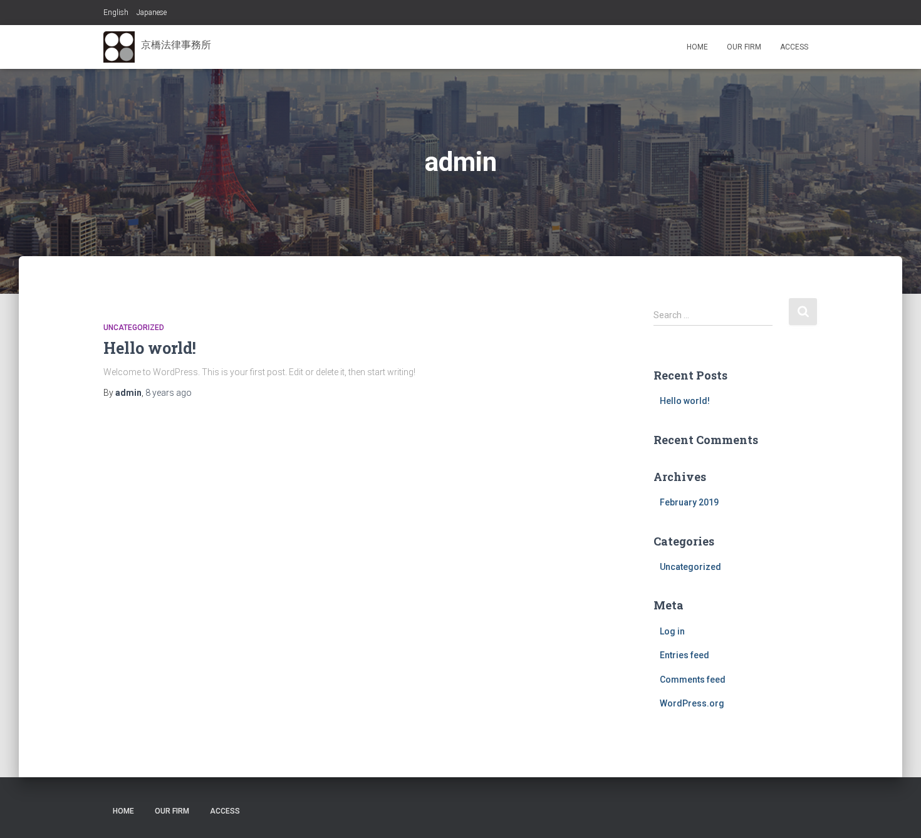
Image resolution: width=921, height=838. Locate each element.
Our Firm (744, 47)
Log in (672, 631)
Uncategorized (133, 327)
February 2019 (689, 502)
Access (794, 47)
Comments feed (693, 680)
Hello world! (149, 348)
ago (168, 393)
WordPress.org (692, 703)
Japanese (152, 12)
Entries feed (684, 655)
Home (697, 47)
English (115, 12)
